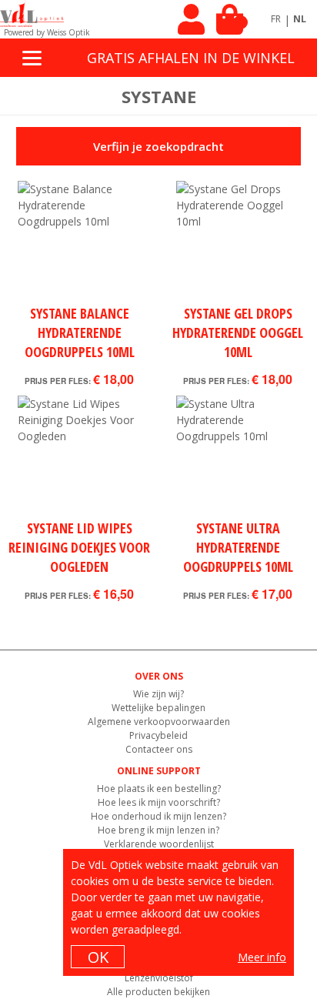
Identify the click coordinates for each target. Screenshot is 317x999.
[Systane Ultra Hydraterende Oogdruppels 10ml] (237, 457)
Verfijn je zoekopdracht (158, 146)
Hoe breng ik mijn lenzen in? (158, 830)
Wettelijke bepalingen (158, 707)
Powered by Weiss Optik (47, 32)
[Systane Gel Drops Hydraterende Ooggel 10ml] (237, 242)
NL (299, 18)
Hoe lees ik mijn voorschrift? (159, 802)
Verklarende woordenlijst (159, 843)
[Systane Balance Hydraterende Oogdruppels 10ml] (79, 242)
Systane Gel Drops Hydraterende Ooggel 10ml (237, 332)
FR (276, 18)
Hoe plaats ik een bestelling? (159, 788)
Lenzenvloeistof (159, 977)
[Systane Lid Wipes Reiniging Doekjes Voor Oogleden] (79, 457)
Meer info (262, 957)
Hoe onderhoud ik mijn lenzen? (158, 816)
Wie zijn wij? (158, 693)
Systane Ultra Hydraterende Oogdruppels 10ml (238, 547)
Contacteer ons (158, 749)
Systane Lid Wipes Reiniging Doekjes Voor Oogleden (79, 547)
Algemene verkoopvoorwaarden (159, 721)
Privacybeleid (158, 735)
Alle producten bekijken (158, 991)
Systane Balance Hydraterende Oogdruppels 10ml (80, 332)
